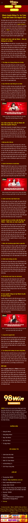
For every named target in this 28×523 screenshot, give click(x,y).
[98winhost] (14, 2)
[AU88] (14, 516)
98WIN (3, 408)
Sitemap (5, 501)
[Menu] (2, 2)
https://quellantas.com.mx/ (15, 480)
